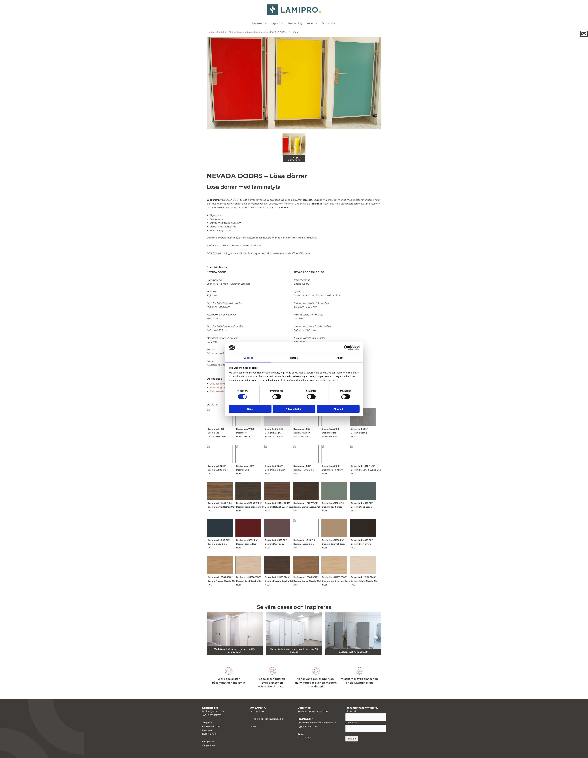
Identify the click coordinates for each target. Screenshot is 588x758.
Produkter (257, 23)
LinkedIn (254, 726)
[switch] (276, 396)
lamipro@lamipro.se (213, 711)
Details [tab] (294, 357)
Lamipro (211, 32)
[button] (264, 23)
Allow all (338, 409)
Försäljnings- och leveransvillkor (267, 718)
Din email (351, 711)
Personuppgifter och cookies (313, 711)
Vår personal (208, 745)
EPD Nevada (217, 391)
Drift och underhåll (220, 383)
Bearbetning (295, 23)
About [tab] (340, 357)
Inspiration (277, 23)
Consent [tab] (248, 357)
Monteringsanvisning (222, 387)
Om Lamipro (329, 23)
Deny (250, 409)
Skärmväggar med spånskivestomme (248, 32)
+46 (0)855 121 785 (211, 715)
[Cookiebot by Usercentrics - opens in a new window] (346, 347)
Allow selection (294, 409)
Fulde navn (352, 722)
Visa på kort (208, 741)
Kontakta (312, 23)
